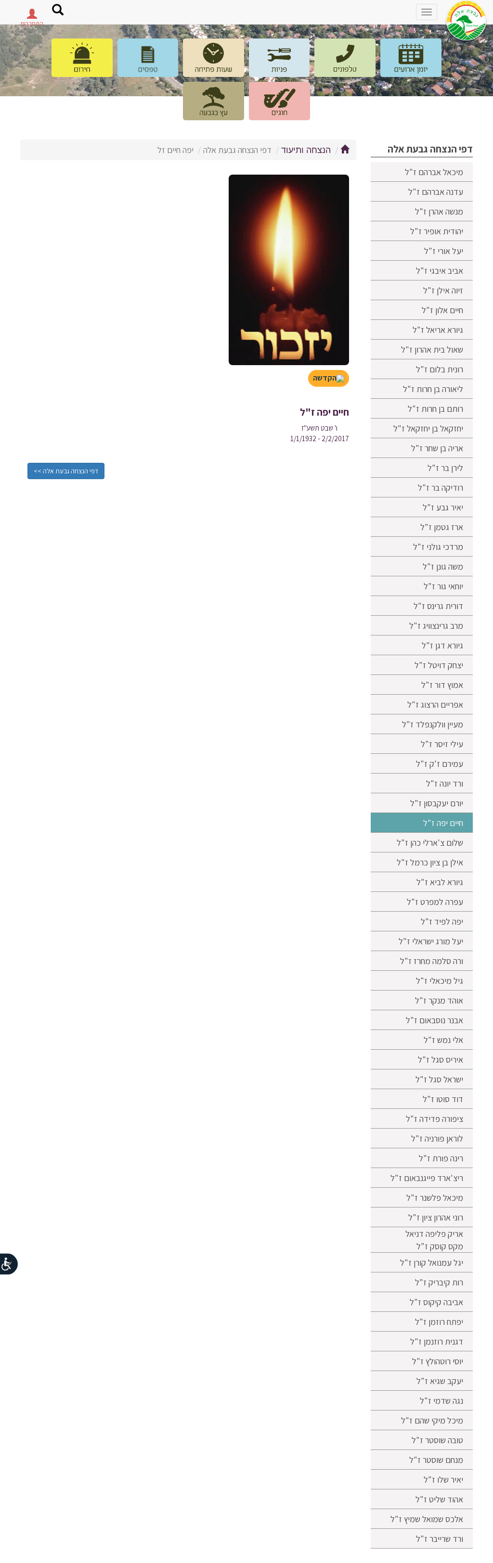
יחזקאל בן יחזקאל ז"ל (428, 428)
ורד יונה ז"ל (444, 783)
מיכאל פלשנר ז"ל (434, 1197)
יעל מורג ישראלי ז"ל (431, 941)
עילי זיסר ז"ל (442, 744)
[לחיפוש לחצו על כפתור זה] (57, 11)
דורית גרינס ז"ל (438, 605)
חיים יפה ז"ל (443, 822)
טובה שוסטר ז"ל (437, 1440)
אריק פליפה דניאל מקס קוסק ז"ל (434, 1240)
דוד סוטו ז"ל (443, 1099)
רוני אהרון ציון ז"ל (435, 1217)
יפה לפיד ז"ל (442, 921)
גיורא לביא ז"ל (439, 882)
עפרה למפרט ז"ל (435, 901)
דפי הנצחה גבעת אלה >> (66, 471)
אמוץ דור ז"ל (442, 684)
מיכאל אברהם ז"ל (434, 172)
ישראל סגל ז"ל (439, 1079)
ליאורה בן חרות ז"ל (433, 388)
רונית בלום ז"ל (439, 369)
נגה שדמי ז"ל (441, 1400)
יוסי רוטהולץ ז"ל (437, 1361)
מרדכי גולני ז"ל (438, 546)
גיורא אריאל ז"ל (438, 329)
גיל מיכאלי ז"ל (439, 980)
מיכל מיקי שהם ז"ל (432, 1420)
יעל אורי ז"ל (443, 250)
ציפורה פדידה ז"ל (434, 1118)
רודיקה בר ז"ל (440, 487)
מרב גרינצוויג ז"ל (436, 625)
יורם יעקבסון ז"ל (436, 803)
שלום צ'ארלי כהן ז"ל (430, 842)
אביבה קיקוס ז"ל (436, 1302)
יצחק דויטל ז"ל (439, 665)
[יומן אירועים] (410, 57)
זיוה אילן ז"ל (443, 290)
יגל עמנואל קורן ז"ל (431, 1262)
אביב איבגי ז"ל (439, 270)
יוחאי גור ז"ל (443, 586)
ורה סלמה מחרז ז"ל (431, 960)
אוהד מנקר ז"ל (439, 1000)
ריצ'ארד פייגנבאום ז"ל (426, 1177)
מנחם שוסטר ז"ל (436, 1459)
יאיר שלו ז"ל (443, 1479)
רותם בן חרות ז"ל (435, 408)
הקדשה (325, 378)
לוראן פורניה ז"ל (437, 1138)
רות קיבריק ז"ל (439, 1282)
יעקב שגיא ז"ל (439, 1380)
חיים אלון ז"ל (442, 310)
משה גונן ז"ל (443, 566)
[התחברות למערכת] (31, 16)
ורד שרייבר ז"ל (439, 1538)
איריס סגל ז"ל (440, 1059)
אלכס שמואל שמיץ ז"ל (426, 1519)
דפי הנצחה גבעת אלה (430, 148)
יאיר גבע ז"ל (443, 507)
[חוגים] (279, 101)
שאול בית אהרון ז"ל (432, 349)
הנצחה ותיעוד (306, 150)
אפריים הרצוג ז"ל (435, 704)
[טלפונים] (345, 57)
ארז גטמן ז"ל (441, 527)
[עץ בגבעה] (213, 101)
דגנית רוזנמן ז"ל (436, 1341)
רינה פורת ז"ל (441, 1158)
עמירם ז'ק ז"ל (439, 763)
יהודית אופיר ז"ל (436, 231)
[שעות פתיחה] (213, 57)
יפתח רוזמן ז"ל (439, 1321)
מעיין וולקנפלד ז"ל (432, 724)
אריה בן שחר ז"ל (437, 448)
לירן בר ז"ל (445, 467)
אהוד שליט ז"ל (439, 1499)
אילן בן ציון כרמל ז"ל (430, 862)
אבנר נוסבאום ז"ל (434, 1020)
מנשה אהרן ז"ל (439, 211)
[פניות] (279, 57)
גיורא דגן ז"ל (442, 645)
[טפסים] (148, 57)
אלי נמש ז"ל (443, 1039)
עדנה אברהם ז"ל (435, 191)
